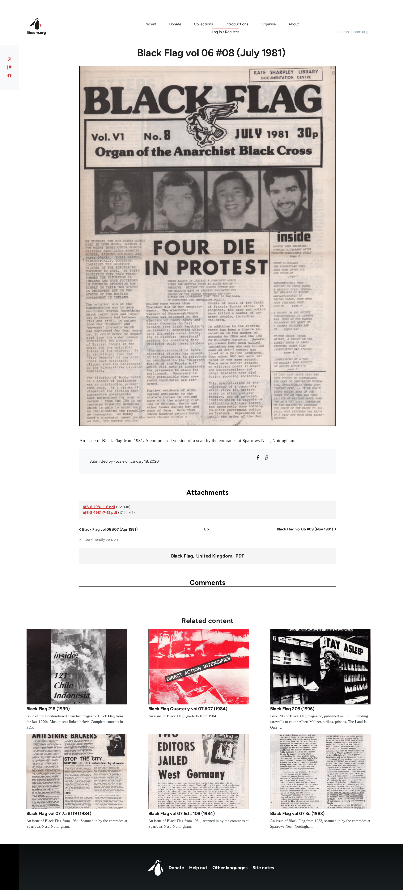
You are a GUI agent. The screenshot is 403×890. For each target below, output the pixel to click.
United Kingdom (214, 556)
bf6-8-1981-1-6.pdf (99, 507)
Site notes (263, 867)
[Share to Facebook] (258, 457)
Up (206, 529)
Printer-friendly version (98, 539)
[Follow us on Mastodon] (10, 59)
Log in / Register (225, 32)
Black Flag (182, 556)
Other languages (229, 867)
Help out (198, 867)
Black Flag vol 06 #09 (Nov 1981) (305, 529)
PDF (240, 556)
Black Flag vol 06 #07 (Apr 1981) (110, 529)
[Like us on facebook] (10, 75)
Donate (176, 867)
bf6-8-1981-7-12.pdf (100, 512)
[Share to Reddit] (266, 457)
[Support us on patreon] (10, 67)
